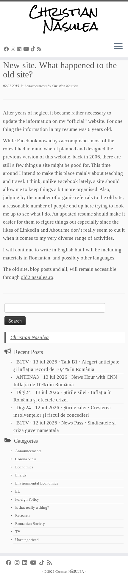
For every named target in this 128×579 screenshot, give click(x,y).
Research (22, 515)
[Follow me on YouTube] (27, 49)
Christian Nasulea (65, 86)
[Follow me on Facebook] (7, 49)
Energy (21, 475)
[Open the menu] (118, 46)
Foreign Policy (27, 499)
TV (17, 531)
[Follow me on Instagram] (14, 49)
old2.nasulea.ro (37, 277)
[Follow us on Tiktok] (34, 49)
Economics (24, 467)
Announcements (36, 86)
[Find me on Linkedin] (20, 49)
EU (17, 491)
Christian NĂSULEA (69, 571)
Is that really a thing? (32, 507)
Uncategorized (27, 539)
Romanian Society (30, 523)
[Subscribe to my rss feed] (40, 49)
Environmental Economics (36, 483)
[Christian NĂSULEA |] (64, 19)
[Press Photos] (44, 49)
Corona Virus (25, 459)
